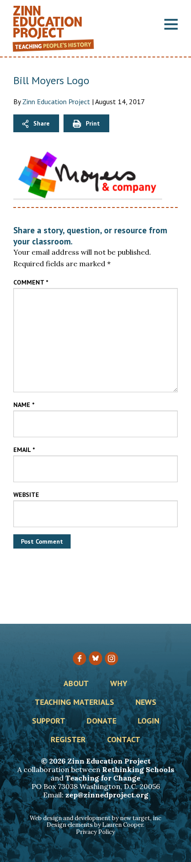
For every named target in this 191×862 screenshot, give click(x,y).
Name (23, 405)
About (76, 683)
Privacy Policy (95, 832)
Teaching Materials (74, 702)
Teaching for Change (102, 777)
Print (93, 123)
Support (48, 721)
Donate (101, 721)
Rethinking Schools (138, 769)
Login (148, 721)
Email (24, 450)
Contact (123, 740)
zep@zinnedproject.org (106, 794)
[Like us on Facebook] (79, 658)
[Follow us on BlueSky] (95, 658)
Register (68, 740)
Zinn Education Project (56, 101)
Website (26, 495)
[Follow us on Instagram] (111, 658)
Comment (30, 282)
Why (118, 683)
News (145, 702)
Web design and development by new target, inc (95, 818)
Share (41, 123)
